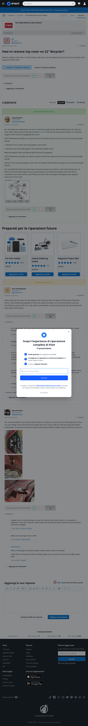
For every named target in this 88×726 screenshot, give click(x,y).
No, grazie (44, 392)
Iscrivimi (44, 378)
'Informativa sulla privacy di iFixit (48, 386)
